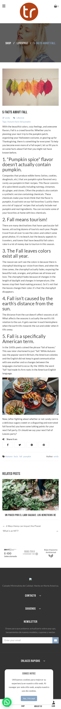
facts (17, 121)
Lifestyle (22, 43)
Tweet (19, 444)
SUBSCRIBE (55, 640)
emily (7, 118)
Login (53, 706)
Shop (8, 43)
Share (7, 444)
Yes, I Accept (29, 698)
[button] (7, 702)
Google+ (31, 444)
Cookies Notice (29, 673)
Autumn (11, 121)
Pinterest (43, 444)
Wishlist (38, 706)
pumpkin (27, 121)
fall (21, 121)
